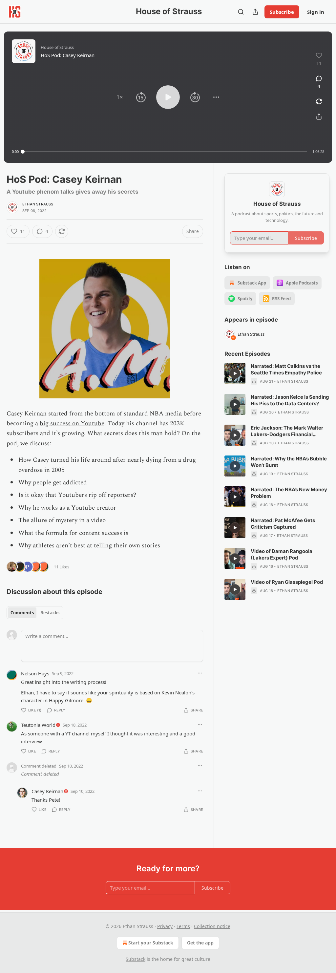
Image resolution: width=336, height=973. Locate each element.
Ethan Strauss (37, 204)
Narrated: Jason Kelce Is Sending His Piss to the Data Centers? (290, 400)
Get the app (200, 943)
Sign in (315, 12)
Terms (183, 926)
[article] (277, 373)
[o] (235, 373)
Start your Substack (150, 943)
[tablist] (35, 612)
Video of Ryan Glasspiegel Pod (287, 582)
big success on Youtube (72, 423)
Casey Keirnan (47, 791)
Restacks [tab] (49, 613)
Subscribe (282, 12)
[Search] (240, 11)
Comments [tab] (22, 613)
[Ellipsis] (200, 673)
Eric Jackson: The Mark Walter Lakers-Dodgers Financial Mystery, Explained (287, 431)
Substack (135, 959)
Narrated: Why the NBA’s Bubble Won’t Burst (289, 461)
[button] (120, 97)
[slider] (165, 151)
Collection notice (212, 926)
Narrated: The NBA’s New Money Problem (289, 492)
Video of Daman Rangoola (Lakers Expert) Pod (281, 554)
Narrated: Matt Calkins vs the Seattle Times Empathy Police (286, 369)
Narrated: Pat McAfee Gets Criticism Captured (283, 523)
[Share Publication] (255, 11)
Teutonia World (38, 725)
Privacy (165, 926)
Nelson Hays (35, 673)
